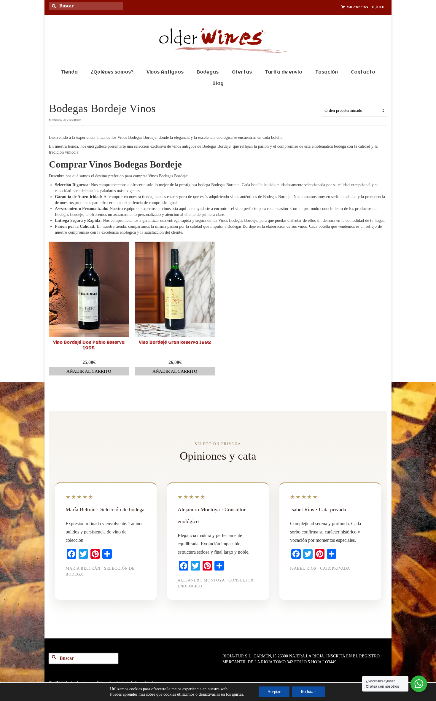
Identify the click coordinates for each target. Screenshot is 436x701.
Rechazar (308, 691)
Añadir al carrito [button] (88, 371)
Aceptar (274, 691)
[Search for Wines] (56, 9)
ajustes (237, 694)
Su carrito (365, 7)
